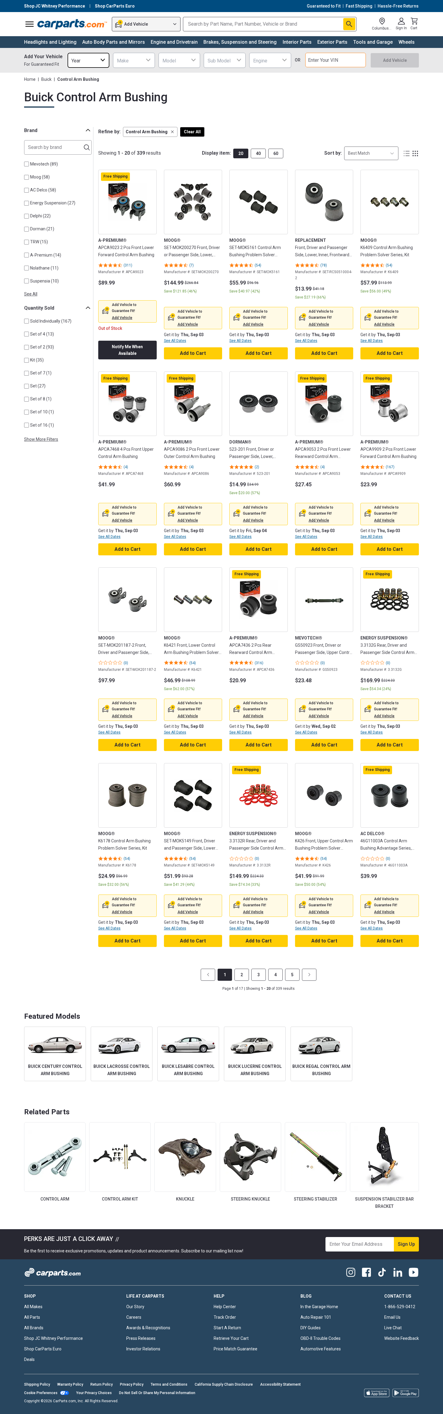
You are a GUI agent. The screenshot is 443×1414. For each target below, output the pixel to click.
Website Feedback (401, 1338)
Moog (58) (40, 177)
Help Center (225, 1306)
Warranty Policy (70, 1384)
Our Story (135, 1306)
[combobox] (88, 60)
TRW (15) (39, 241)
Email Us (392, 1317)
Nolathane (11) (44, 268)
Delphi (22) (40, 215)
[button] (150, 132)
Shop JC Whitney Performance (53, 1338)
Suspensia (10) (44, 281)
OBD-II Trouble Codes (320, 1338)
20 (240, 153)
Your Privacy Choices (94, 1393)
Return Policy (101, 1384)
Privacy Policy (131, 1384)
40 (258, 153)
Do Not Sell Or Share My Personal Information (157, 1393)
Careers (133, 1317)
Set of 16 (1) (42, 425)
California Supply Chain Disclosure (224, 1384)
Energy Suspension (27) (52, 202)
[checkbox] (26, 164)
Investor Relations (143, 1348)
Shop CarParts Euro (42, 1348)
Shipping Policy (37, 1384)
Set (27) (38, 385)
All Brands (33, 1327)
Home (30, 79)
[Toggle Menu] (29, 24)
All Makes (33, 1306)
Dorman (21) (42, 228)
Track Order (225, 1317)
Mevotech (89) (44, 164)
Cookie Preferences (41, 1393)
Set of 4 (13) (42, 334)
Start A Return (227, 1327)
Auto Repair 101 (315, 1317)
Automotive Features (320, 1348)
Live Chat (393, 1327)
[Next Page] (309, 975)
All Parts (32, 1317)
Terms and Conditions (169, 1384)
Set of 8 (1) (41, 398)
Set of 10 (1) (42, 411)
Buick (46, 79)
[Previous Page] (208, 975)
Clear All (192, 131)
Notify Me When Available (127, 350)
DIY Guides (310, 1327)
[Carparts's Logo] (72, 24)
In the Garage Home (319, 1306)
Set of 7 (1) (41, 373)
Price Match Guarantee (235, 1348)
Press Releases (141, 1338)
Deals (29, 1359)
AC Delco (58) (43, 190)
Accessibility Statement (280, 1384)
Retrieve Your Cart (231, 1338)
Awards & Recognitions (148, 1327)
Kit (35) (37, 360)
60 (275, 153)
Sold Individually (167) (50, 321)
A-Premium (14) (45, 255)
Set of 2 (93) (42, 347)
